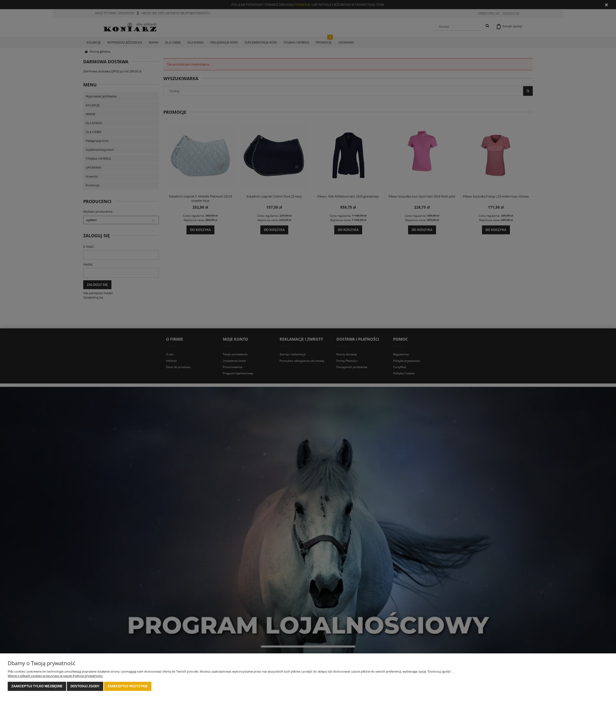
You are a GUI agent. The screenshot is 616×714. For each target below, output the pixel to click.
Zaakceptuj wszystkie (128, 686)
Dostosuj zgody (85, 686)
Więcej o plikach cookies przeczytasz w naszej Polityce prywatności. (55, 676)
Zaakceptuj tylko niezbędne (37, 686)
